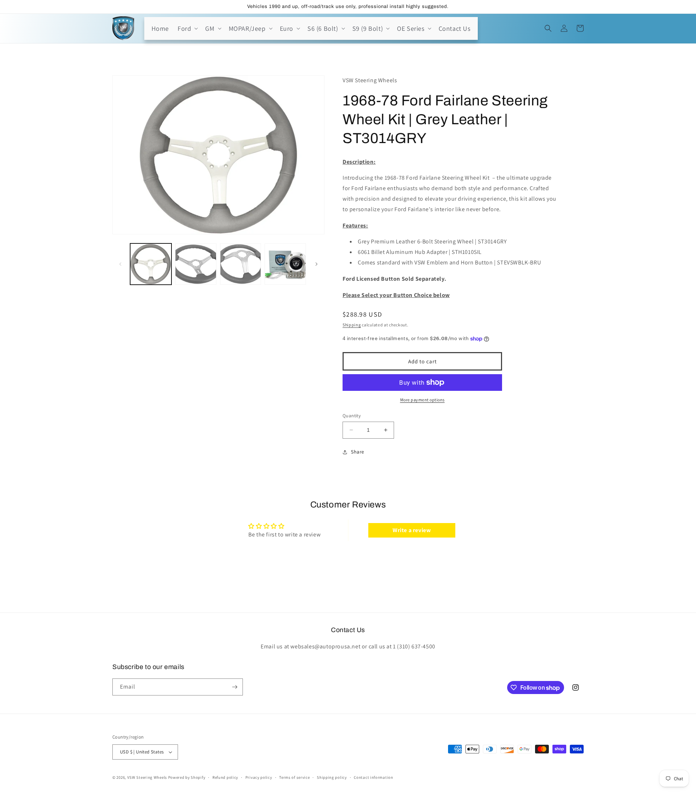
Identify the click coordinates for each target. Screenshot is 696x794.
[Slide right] (316, 264)
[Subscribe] (235, 686)
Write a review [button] (412, 530)
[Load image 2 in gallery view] (195, 264)
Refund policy (225, 777)
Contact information (373, 777)
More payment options (422, 399)
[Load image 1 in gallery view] (150, 264)
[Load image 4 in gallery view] (285, 264)
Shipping (352, 324)
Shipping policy (332, 777)
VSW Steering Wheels (147, 777)
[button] (187, 28)
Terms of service (294, 777)
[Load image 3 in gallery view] (240, 264)
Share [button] (357, 451)
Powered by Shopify (187, 777)
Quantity (352, 416)
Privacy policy (258, 777)
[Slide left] (120, 264)
